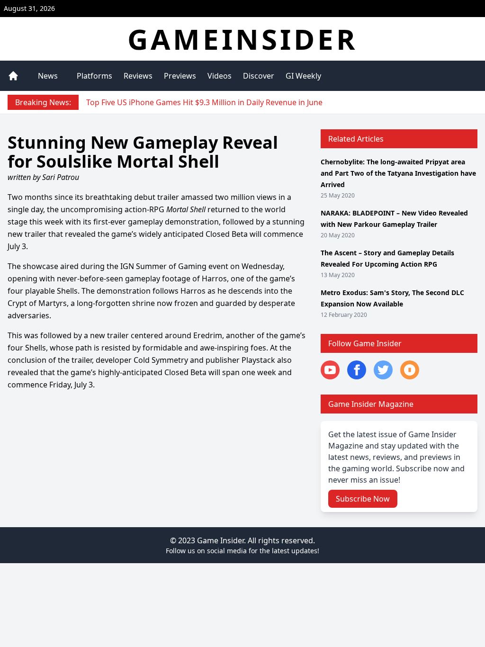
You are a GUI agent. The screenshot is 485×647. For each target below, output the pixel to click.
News (48, 76)
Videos (219, 76)
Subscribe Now (363, 499)
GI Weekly (303, 76)
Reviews (138, 76)
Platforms (94, 76)
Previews (180, 76)
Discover (258, 76)
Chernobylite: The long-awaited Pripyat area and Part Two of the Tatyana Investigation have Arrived (398, 173)
